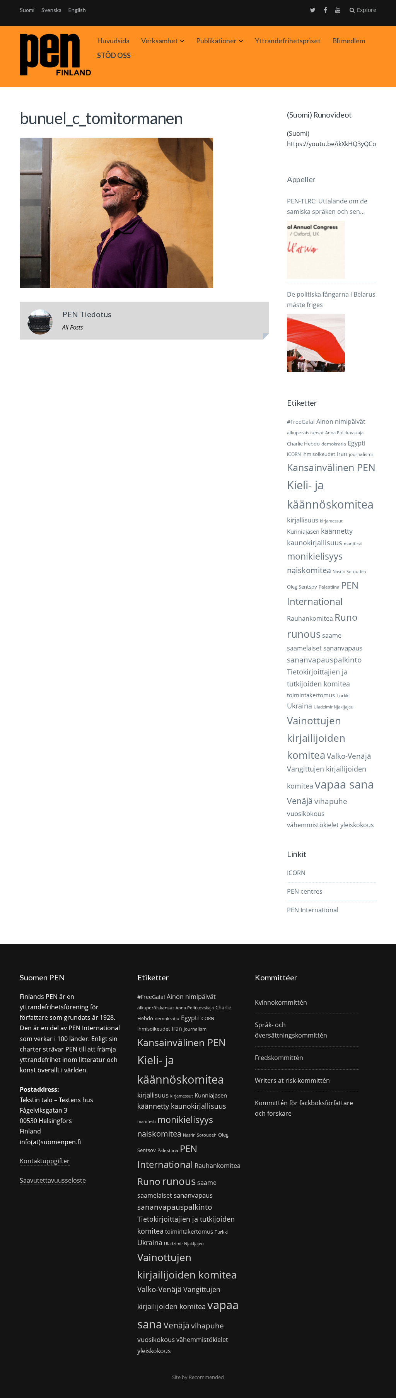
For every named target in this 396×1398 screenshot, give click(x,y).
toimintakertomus (311, 695)
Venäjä (300, 800)
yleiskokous (357, 824)
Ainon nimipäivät (340, 421)
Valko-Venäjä (349, 756)
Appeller (301, 179)
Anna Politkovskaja (344, 432)
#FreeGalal (301, 421)
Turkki (343, 695)
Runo (346, 617)
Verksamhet (159, 40)
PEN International (312, 910)
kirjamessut (331, 521)
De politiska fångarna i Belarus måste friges (331, 299)
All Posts (72, 327)
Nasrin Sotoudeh (349, 571)
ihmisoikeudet (318, 454)
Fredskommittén (279, 1057)
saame (331, 635)
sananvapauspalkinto (324, 659)
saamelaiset (304, 648)
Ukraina (299, 705)
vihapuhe (330, 801)
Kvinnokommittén (281, 1002)
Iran (342, 453)
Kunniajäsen (303, 531)
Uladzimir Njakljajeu (333, 707)
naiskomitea (309, 570)
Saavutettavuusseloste (53, 1180)
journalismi (361, 454)
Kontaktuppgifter (45, 1161)
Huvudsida (113, 40)
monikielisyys (315, 556)
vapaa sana (344, 784)
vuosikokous (305, 813)
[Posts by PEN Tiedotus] (40, 323)
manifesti (353, 543)
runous (304, 634)
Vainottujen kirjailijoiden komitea (316, 738)
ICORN (294, 454)
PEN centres (305, 891)
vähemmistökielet (313, 824)
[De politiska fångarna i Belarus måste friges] (316, 343)
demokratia (333, 443)
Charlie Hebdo (303, 443)
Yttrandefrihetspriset (288, 40)
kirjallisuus (302, 520)
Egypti (356, 443)
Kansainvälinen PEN (331, 467)
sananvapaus (342, 648)
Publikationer (216, 40)
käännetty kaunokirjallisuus (181, 1106)
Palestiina (329, 587)
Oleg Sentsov (302, 586)
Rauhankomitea (310, 618)
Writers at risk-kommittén (292, 1080)
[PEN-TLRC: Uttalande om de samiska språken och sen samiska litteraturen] (316, 250)
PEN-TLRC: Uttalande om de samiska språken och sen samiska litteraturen (327, 207)
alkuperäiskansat (305, 432)
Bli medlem (348, 40)
